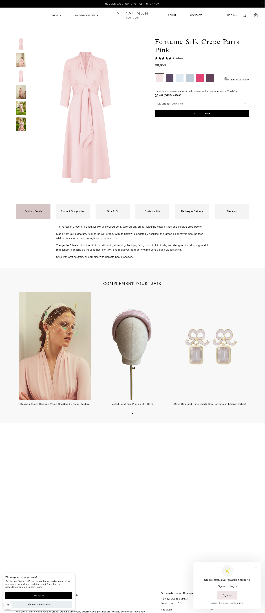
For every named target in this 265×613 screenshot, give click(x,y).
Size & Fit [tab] (112, 211)
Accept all (39, 595)
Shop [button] (55, 15)
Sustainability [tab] (152, 211)
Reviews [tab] (232, 211)
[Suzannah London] (132, 15)
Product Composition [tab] (73, 211)
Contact (196, 15)
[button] (163, 58)
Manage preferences (39, 604)
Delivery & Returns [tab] (192, 211)
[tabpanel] (55, 351)
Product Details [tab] (33, 211)
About (172, 15)
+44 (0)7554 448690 (170, 95)
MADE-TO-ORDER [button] (85, 15)
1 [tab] (132, 413)
